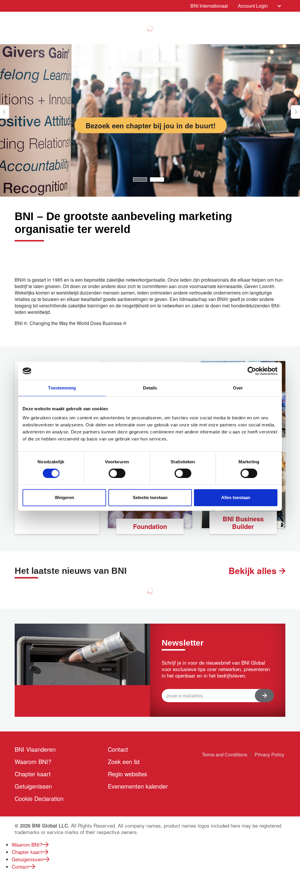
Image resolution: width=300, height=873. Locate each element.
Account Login (253, 5)
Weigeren (64, 497)
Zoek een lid (123, 761)
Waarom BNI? (33, 761)
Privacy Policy (269, 754)
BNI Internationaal (209, 5)
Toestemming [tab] (62, 387)
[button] (4, 112)
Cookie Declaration (39, 798)
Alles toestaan (235, 497)
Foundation (150, 526)
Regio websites (127, 774)
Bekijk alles (254, 570)
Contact (118, 749)
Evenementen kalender (138, 786)
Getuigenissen (33, 786)
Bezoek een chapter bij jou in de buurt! (151, 125)
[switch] (117, 473)
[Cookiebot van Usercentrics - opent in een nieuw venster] (251, 371)
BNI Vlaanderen (35, 749)
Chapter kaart (33, 774)
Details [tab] (150, 387)
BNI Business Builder (243, 522)
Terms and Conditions (224, 754)
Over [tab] (238, 387)
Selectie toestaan (150, 497)
